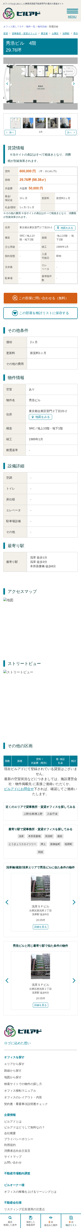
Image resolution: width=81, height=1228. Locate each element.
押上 (43, 844)
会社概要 (10, 1133)
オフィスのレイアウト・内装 (23, 1097)
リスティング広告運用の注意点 (24, 1209)
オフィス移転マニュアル (20, 1090)
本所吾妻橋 (34, 836)
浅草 (21, 836)
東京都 (44, 33)
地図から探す (13, 1077)
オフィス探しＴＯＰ (13, 26)
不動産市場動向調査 (17, 1173)
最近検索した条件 (10, 1223)
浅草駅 (66, 33)
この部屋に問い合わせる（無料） (44, 298)
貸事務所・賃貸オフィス (24, 33)
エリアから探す (14, 1064)
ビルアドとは (13, 1121)
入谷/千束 (52, 813)
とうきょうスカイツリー (22, 844)
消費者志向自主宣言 (17, 1150)
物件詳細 (42, 26)
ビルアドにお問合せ (19, 789)
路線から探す (13, 1070)
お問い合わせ (13, 1162)
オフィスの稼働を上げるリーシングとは (30, 1191)
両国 (40, 852)
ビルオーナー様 (14, 1185)
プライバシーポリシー (18, 1139)
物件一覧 (30, 26)
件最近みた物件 (51, 1223)
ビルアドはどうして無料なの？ (24, 1127)
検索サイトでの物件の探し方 (23, 1084)
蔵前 (59, 836)
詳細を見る (40, 926)
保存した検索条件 (30, 1223)
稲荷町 (68, 844)
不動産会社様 (13, 1202)
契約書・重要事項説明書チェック (26, 1104)
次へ (69, 132)
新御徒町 (55, 844)
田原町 (49, 836)
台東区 (55, 33)
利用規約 (10, 1145)
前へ (11, 132)
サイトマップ (13, 1156)
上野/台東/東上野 (32, 813)
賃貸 (5, 33)
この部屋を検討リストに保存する (44, 313)
